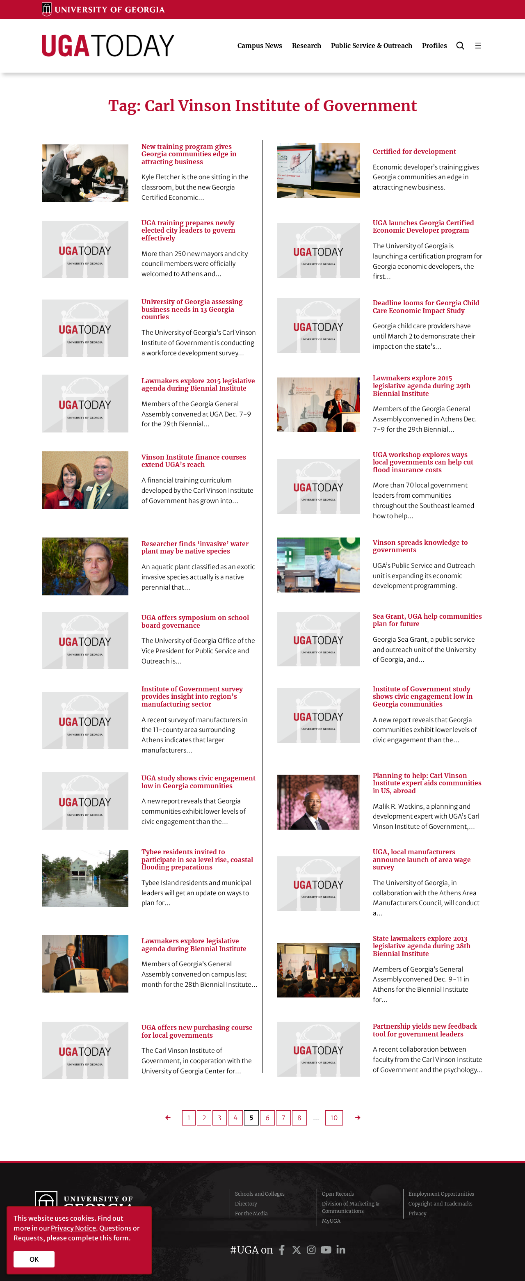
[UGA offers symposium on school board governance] (85, 640)
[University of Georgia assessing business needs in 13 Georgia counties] (85, 328)
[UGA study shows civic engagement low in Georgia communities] (85, 801)
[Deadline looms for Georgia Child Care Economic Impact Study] (318, 325)
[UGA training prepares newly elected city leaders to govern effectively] (85, 249)
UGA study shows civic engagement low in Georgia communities (199, 782)
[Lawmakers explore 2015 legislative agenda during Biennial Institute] (85, 403)
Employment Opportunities (441, 1194)
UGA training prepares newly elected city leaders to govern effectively (188, 231)
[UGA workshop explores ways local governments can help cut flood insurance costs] (318, 486)
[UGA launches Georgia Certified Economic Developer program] (318, 250)
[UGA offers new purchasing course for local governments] (85, 1050)
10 (334, 1118)
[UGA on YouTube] (327, 1250)
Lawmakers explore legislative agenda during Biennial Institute (194, 945)
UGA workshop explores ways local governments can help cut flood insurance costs (423, 462)
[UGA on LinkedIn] (341, 1250)
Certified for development (414, 152)
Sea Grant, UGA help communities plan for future (427, 620)
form (121, 1238)
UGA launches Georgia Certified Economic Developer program (423, 227)
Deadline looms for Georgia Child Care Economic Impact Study (426, 307)
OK (34, 1259)
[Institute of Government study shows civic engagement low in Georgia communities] (318, 715)
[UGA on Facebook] (283, 1250)
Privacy (418, 1213)
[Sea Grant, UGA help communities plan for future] (318, 639)
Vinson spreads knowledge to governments (420, 546)
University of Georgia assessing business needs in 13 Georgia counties (192, 309)
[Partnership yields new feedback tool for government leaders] (318, 1049)
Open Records (338, 1194)
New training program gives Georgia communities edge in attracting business (189, 154)
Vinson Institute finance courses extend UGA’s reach (194, 461)
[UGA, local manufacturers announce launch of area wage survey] (318, 883)
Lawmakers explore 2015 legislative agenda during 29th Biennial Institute (421, 386)
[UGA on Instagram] (312, 1250)
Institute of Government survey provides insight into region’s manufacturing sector (192, 697)
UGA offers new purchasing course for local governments (197, 1031)
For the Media (251, 1213)
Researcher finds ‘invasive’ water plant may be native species (195, 548)
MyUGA (331, 1221)
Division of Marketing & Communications (350, 1207)
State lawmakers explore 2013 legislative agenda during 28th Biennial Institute (421, 946)
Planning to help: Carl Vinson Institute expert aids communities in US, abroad (427, 783)
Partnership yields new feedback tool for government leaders (425, 1030)
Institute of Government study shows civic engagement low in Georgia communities (423, 697)
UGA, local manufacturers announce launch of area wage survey (422, 860)
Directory (246, 1204)
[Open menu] (478, 45)
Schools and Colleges (260, 1194)
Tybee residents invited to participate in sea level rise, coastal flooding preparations (197, 860)
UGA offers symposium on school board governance (195, 621)
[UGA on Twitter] (297, 1250)
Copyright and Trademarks (440, 1204)
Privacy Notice (73, 1228)
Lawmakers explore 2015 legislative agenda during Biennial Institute (198, 385)
